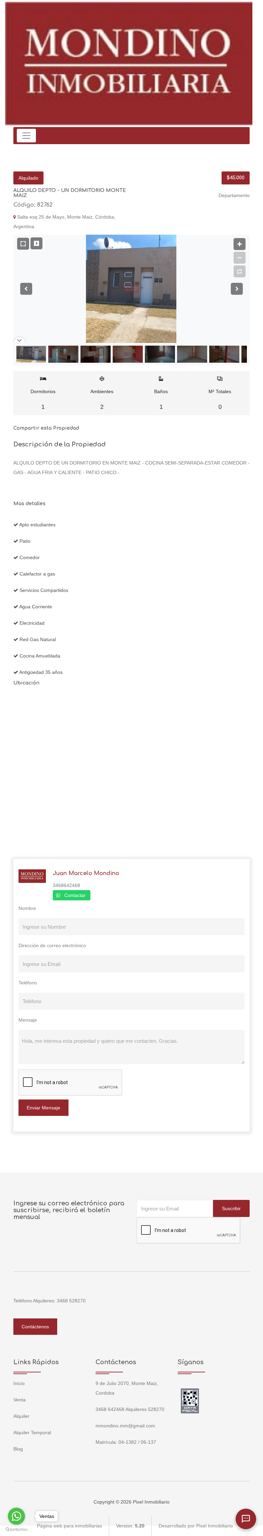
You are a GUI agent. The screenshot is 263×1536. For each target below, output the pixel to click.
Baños (161, 399)
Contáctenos (35, 1326)
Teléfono (27, 982)
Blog (18, 1449)
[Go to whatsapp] (16, 1516)
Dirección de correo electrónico (52, 945)
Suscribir (231, 1208)
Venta (19, 1399)
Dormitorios (42, 399)
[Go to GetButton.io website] (16, 1529)
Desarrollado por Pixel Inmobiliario (196, 1525)
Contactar (75, 895)
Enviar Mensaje (43, 1107)
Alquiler (21, 1416)
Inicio (19, 1383)
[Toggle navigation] (26, 135)
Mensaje (27, 1020)
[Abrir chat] (246, 1519)
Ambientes (101, 399)
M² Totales (220, 399)
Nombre (27, 908)
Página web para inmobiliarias (69, 1525)
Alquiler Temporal (32, 1432)
